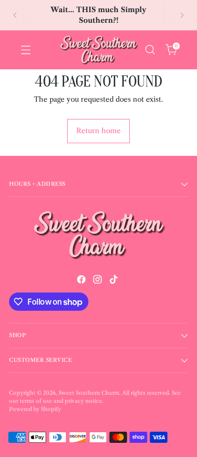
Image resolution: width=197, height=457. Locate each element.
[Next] (182, 15)
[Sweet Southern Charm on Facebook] (82, 280)
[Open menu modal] (25, 49)
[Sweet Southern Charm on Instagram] (98, 280)
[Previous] (15, 15)
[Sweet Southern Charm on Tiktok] (115, 280)
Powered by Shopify (35, 409)
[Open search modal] (149, 49)
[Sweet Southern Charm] (98, 49)
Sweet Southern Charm (89, 393)
